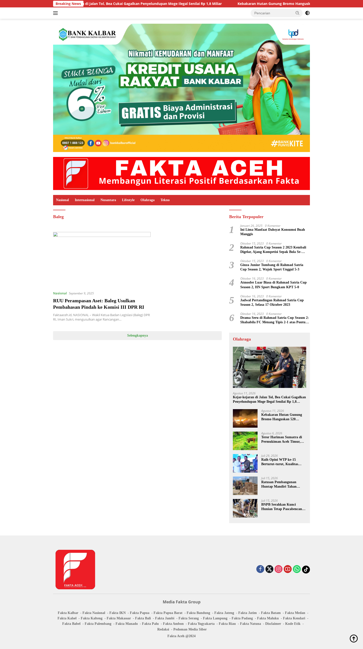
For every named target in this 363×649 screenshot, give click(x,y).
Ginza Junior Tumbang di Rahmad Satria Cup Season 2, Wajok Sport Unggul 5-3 (271, 267)
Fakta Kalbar (68, 613)
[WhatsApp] (297, 569)
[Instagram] (278, 569)
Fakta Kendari (294, 618)
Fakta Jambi (164, 618)
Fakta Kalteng (91, 618)
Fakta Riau (227, 624)
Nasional (62, 200)
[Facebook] (260, 569)
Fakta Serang (189, 618)
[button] (297, 13)
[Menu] (56, 13)
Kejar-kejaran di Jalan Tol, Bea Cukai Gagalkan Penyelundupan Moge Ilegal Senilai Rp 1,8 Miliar (112, 3)
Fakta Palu (150, 624)
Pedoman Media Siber (190, 629)
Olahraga (148, 200)
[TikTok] (306, 569)
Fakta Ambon (173, 624)
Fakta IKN (117, 613)
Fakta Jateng (224, 613)
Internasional (85, 200)
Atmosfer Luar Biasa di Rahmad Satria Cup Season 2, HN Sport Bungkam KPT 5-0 (273, 285)
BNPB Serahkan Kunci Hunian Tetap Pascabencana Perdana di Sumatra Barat (282, 507)
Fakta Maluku (268, 618)
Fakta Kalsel (67, 618)
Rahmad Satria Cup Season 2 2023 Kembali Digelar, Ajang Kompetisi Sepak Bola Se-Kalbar (273, 250)
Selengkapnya (137, 335)
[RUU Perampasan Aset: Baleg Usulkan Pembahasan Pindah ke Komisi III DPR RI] (102, 259)
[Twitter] (269, 569)
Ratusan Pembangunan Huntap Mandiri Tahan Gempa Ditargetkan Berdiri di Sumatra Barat (282, 484)
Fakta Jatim (247, 613)
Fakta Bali (143, 618)
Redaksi (163, 629)
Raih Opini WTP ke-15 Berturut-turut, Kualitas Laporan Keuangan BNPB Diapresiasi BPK (281, 462)
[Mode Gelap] (307, 13)
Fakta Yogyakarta (201, 624)
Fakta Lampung (215, 618)
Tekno (165, 200)
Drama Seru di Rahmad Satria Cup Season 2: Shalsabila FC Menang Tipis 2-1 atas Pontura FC (274, 320)
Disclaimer (273, 624)
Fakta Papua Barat (168, 613)
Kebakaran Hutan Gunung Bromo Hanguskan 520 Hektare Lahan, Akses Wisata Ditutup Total (283, 417)
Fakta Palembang (98, 624)
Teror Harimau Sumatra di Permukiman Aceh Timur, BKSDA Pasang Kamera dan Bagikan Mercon (282, 439)
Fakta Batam (271, 613)
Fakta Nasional (93, 613)
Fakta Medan (295, 613)
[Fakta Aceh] (181, 173)
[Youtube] (288, 569)
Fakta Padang (242, 618)
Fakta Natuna (250, 624)
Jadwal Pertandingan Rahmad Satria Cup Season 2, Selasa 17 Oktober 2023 (272, 302)
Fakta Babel (71, 624)
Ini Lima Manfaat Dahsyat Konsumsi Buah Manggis (272, 232)
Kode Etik (293, 624)
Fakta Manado (127, 624)
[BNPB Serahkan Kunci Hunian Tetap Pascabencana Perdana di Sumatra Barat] (245, 508)
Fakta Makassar (119, 618)
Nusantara (108, 200)
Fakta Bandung (198, 613)
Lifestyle (128, 200)
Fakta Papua (139, 613)
